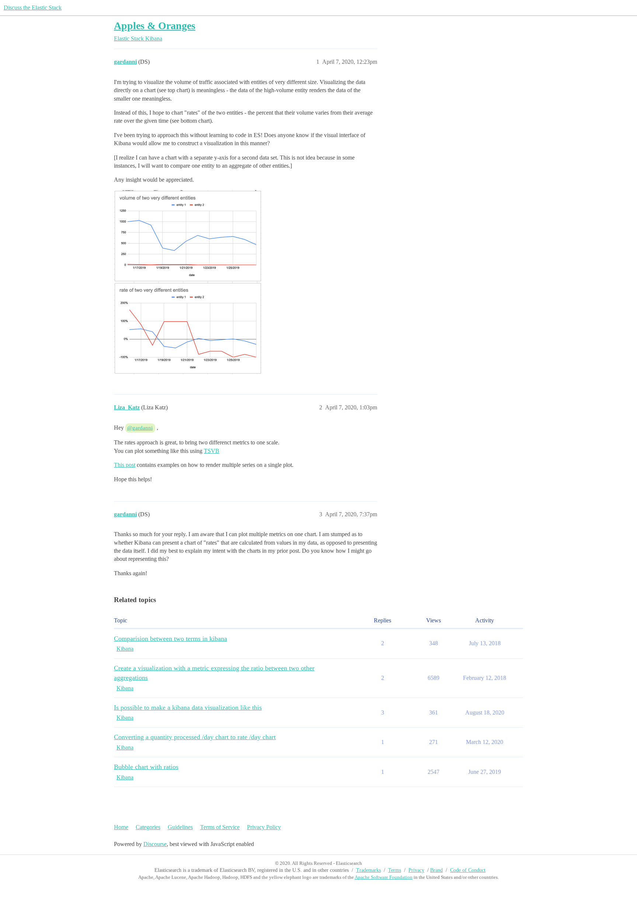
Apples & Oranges (154, 25)
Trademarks (368, 870)
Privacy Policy (264, 827)
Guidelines (180, 827)
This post (124, 465)
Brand (436, 870)
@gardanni (140, 428)
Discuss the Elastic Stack (33, 7)
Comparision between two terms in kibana (170, 638)
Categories (148, 827)
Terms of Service (220, 827)
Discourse (155, 844)
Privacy (416, 870)
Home (121, 827)
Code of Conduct (467, 870)
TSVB (211, 451)
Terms (394, 870)
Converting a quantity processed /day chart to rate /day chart (195, 737)
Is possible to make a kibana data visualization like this (188, 707)
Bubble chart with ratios (146, 767)
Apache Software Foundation (384, 877)
